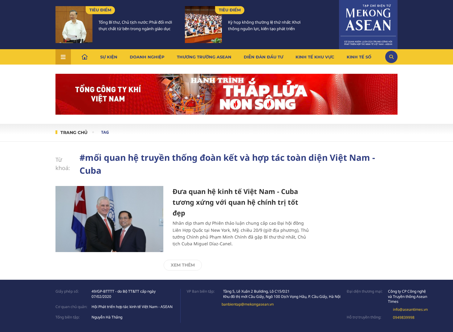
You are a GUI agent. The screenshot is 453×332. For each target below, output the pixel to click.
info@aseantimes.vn (410, 309)
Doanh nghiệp (147, 56)
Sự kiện (108, 56)
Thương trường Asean (204, 56)
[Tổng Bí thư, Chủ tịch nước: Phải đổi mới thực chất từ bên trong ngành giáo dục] (73, 24)
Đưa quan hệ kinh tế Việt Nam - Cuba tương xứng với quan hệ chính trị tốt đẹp (235, 202)
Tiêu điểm (100, 9)
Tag (105, 132)
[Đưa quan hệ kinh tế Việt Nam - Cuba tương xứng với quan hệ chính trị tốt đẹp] (109, 219)
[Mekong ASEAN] (368, 24)
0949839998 (403, 317)
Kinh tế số (359, 56)
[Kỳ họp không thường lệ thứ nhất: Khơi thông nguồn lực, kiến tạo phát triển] (203, 24)
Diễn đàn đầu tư (263, 56)
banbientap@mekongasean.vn (248, 304)
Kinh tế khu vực (315, 56)
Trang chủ (74, 132)
